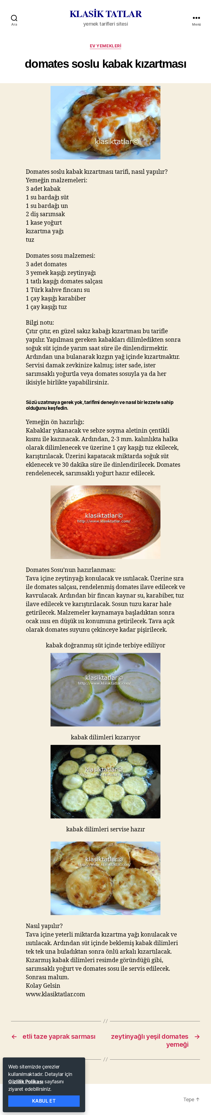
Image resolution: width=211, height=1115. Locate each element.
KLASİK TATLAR (106, 13)
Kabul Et (44, 1101)
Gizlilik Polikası (25, 1081)
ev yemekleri (105, 46)
